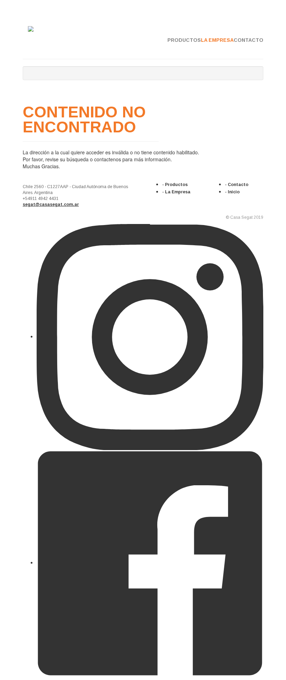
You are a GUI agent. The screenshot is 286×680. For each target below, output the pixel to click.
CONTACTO (248, 40)
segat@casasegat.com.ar (51, 204)
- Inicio (232, 192)
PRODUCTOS (184, 40)
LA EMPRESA (217, 40)
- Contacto (236, 184)
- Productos (175, 184)
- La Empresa (176, 192)
